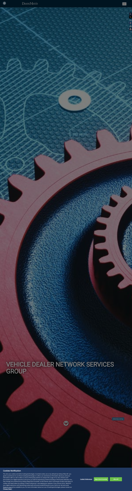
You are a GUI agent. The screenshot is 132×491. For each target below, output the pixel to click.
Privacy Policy (7, 489)
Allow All (115, 479)
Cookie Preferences (86, 479)
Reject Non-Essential (101, 479)
